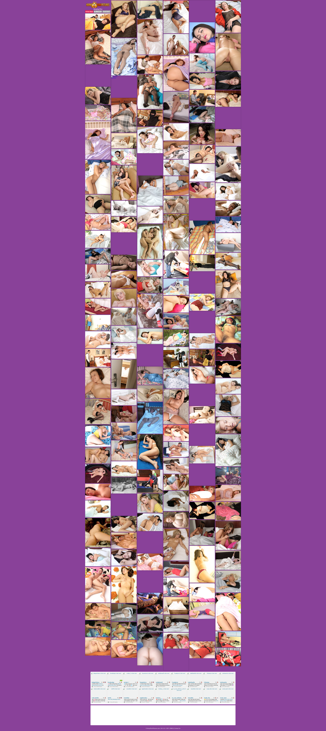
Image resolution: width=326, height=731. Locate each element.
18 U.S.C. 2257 (165, 728)
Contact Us (177, 728)
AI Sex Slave (89, 11)
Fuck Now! (106, 11)
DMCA (171, 728)
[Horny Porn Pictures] (98, 4)
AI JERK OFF (98, 11)
